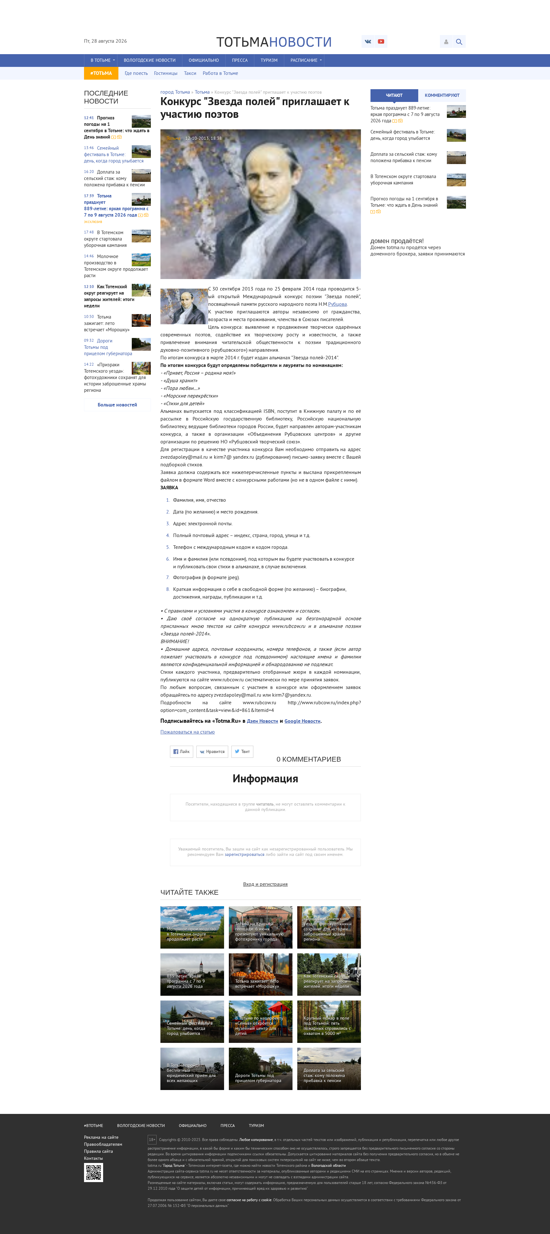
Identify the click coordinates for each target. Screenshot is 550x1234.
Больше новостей (117, 405)
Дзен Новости (262, 721)
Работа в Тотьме (220, 73)
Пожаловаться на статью (187, 732)
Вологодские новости (150, 60)
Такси (190, 73)
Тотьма (202, 92)
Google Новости (303, 721)
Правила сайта (98, 1151)
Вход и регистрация (265, 884)
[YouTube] (381, 41)
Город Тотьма (174, 1166)
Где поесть (136, 73)
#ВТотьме (93, 1126)
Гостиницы (166, 73)
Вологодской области (328, 1166)
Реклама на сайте (101, 1137)
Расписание (304, 60)
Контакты (93, 1158)
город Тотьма (175, 92)
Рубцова (337, 304)
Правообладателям (103, 1144)
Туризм (269, 60)
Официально (204, 60)
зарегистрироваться (244, 854)
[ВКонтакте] (368, 41)
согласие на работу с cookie (249, 1200)
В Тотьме (101, 60)
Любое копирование (256, 1140)
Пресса (240, 60)
